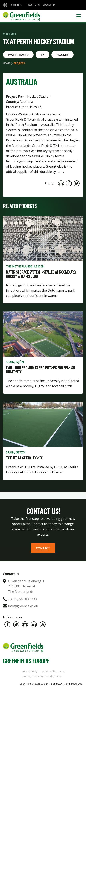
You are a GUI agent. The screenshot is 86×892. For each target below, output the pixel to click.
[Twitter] (16, 624)
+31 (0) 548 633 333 (22, 599)
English (14, 5)
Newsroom (49, 5)
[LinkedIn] (33, 624)
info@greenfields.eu (23, 606)
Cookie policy (30, 671)
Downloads (33, 5)
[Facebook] (7, 624)
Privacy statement (53, 671)
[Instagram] (25, 624)
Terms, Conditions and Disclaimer (43, 676)
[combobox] (12, 5)
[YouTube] (42, 624)
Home (6, 63)
